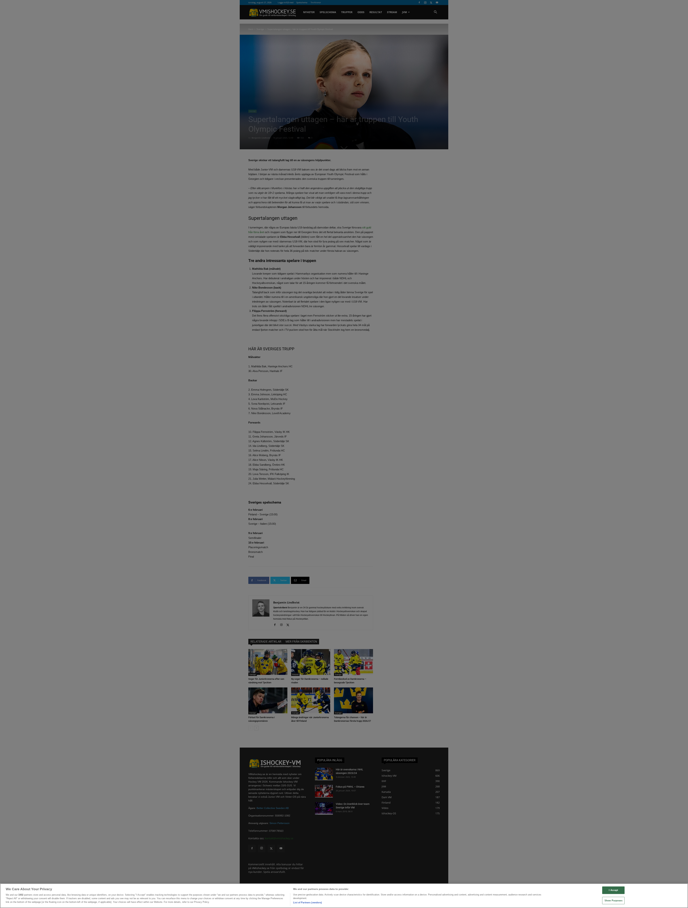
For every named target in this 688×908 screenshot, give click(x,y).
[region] (344, 895)
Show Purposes (613, 900)
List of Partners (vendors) (307, 902)
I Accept (613, 890)
